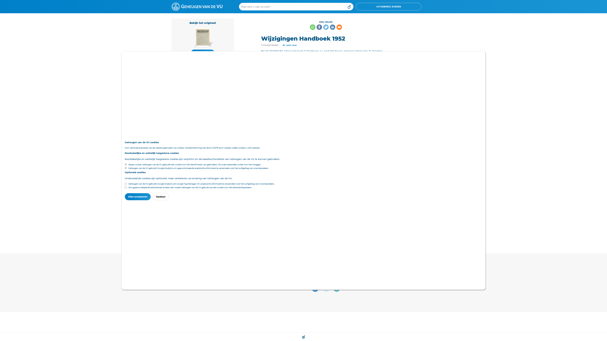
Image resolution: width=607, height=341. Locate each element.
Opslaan (161, 196)
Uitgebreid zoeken (388, 6)
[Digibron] (197, 6)
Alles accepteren (137, 196)
